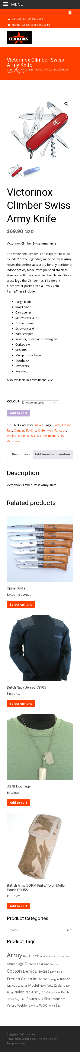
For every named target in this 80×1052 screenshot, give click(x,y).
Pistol (10, 999)
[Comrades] (16, 36)
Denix (28, 971)
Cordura (54, 964)
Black (34, 955)
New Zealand (56, 985)
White (34, 1005)
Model (33, 985)
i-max (50, 1039)
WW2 (52, 1005)
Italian (65, 978)
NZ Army (33, 992)
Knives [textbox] (39, 930)
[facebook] (70, 14)
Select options (21, 604)
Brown (66, 956)
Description (21, 454)
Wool (43, 1005)
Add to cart (18, 413)
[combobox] (40, 930)
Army (14, 955)
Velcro (11, 1005)
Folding (31, 430)
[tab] (21, 454)
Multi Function (56, 430)
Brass (49, 956)
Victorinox (13, 441)
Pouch (31, 998)
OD (43, 992)
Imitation (41, 978)
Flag (59, 971)
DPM (53, 971)
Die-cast (42, 971)
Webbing (23, 1005)
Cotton (14, 971)
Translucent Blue (51, 436)
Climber (19, 430)
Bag (25, 956)
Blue (42, 956)
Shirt (48, 998)
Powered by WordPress (21, 1039)
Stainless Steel (28, 436)
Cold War (43, 964)
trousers (59, 999)
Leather (22, 985)
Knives (38, 425)
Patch (65, 992)
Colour (13, 401)
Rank (40, 999)
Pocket (11, 436)
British (57, 956)
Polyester (20, 999)
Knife (41, 430)
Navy (43, 985)
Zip (58, 1005)
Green (26, 978)
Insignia (55, 979)
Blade (56, 425)
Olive (49, 992)
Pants (57, 992)
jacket (12, 985)
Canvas (30, 963)
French (13, 978)
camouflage (15, 964)
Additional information (52, 454)
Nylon (19, 991)
